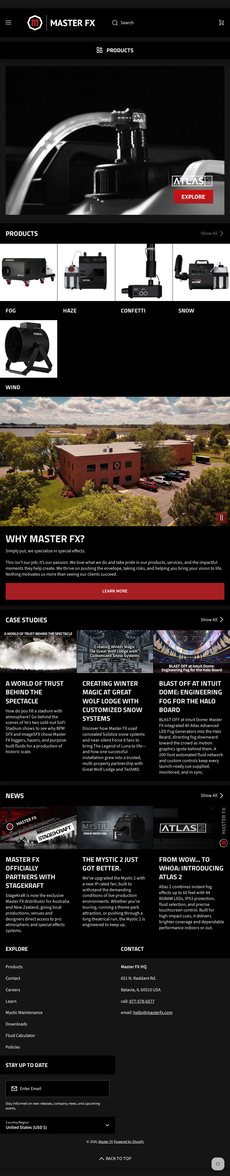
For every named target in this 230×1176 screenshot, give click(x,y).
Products (14, 967)
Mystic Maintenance (24, 1012)
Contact (13, 978)
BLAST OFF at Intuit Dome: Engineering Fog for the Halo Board (190, 696)
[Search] (112, 22)
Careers (13, 990)
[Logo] (61, 23)
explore (193, 196)
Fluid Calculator (20, 1036)
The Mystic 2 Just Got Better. (110, 863)
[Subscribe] (101, 1088)
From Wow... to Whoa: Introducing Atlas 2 (191, 868)
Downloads (16, 1024)
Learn (11, 1001)
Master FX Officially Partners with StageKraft (30, 872)
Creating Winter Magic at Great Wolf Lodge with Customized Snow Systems (112, 701)
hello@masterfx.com (153, 1012)
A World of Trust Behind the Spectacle (35, 692)
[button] (221, 23)
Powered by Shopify (129, 1141)
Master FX (105, 1141)
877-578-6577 (142, 1001)
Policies (13, 1047)
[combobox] (159, 22)
